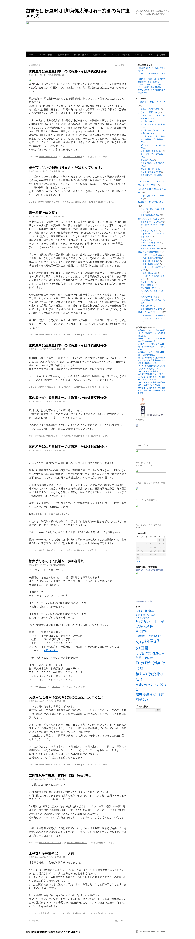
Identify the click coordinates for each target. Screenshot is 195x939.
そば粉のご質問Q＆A (148, 635)
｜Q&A (149, 54)
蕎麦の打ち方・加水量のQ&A (153, 175)
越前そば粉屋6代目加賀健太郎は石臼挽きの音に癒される (78, 13)
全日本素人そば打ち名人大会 (153, 318)
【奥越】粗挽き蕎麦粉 (150, 261)
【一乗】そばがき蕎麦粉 (151, 255)
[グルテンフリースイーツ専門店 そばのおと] (151, 513)
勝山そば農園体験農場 (150, 215)
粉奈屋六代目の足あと (48, 156)
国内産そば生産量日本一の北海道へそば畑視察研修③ (68, 345)
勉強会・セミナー (148, 245)
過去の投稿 (34, 65)
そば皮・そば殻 (147, 282)
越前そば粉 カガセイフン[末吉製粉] (149, 570)
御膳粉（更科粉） (148, 285)
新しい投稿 (120, 65)
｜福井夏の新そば (80, 54)
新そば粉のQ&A (147, 160)
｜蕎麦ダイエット (99, 54)
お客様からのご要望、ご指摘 (153, 225)
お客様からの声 (142, 617)
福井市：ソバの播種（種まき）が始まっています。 (66, 167)
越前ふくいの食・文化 (150, 109)
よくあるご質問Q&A (147, 112)
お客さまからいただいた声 (152, 222)
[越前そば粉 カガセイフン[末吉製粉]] (145, 574)
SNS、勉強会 (145, 611)
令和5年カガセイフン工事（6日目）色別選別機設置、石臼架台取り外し (151, 347)
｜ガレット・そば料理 (120, 54)
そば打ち (42, 686)
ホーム (32, 54)
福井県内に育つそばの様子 (50, 201)
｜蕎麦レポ (138, 54)
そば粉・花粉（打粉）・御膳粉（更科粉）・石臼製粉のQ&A (153, 139)
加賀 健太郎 (59, 75)
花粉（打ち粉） (147, 306)
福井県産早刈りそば (149, 297)
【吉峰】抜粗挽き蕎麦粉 (151, 258)
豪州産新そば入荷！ (43, 212)
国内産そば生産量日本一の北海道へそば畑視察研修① (68, 446)
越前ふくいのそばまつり (149, 312)
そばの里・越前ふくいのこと (152, 102)
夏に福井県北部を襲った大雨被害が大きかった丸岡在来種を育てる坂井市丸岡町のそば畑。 (151, 360)
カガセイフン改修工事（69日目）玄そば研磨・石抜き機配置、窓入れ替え (152, 390)
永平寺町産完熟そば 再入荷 (51, 853)
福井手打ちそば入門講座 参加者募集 (56, 561)
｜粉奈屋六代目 (45, 54)
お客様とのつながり (149, 231)
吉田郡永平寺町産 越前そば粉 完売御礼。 (61, 775)
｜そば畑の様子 (62, 54)
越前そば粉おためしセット (152, 309)
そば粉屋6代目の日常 (72, 156)
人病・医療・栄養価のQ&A (152, 151)
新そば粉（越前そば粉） (77, 201)
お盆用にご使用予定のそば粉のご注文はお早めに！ (66, 697)
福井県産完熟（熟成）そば (50, 842)
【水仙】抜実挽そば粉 (150, 264)
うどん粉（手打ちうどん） (146, 615)
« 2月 (138, 561)
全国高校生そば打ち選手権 (152, 315)
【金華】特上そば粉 (149, 273)
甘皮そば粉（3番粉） (149, 288)
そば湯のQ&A (146, 121)
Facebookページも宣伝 (144, 601)
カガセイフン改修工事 (150, 243)
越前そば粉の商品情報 (148, 252)
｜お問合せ (160, 54)
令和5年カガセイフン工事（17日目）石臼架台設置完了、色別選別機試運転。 (151, 333)
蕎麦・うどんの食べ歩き (151, 248)
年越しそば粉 (144, 657)
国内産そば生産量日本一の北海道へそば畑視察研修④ (68, 71)
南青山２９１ (51, 650)
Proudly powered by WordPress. (152, 931)
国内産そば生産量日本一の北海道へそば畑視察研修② (68, 397)
